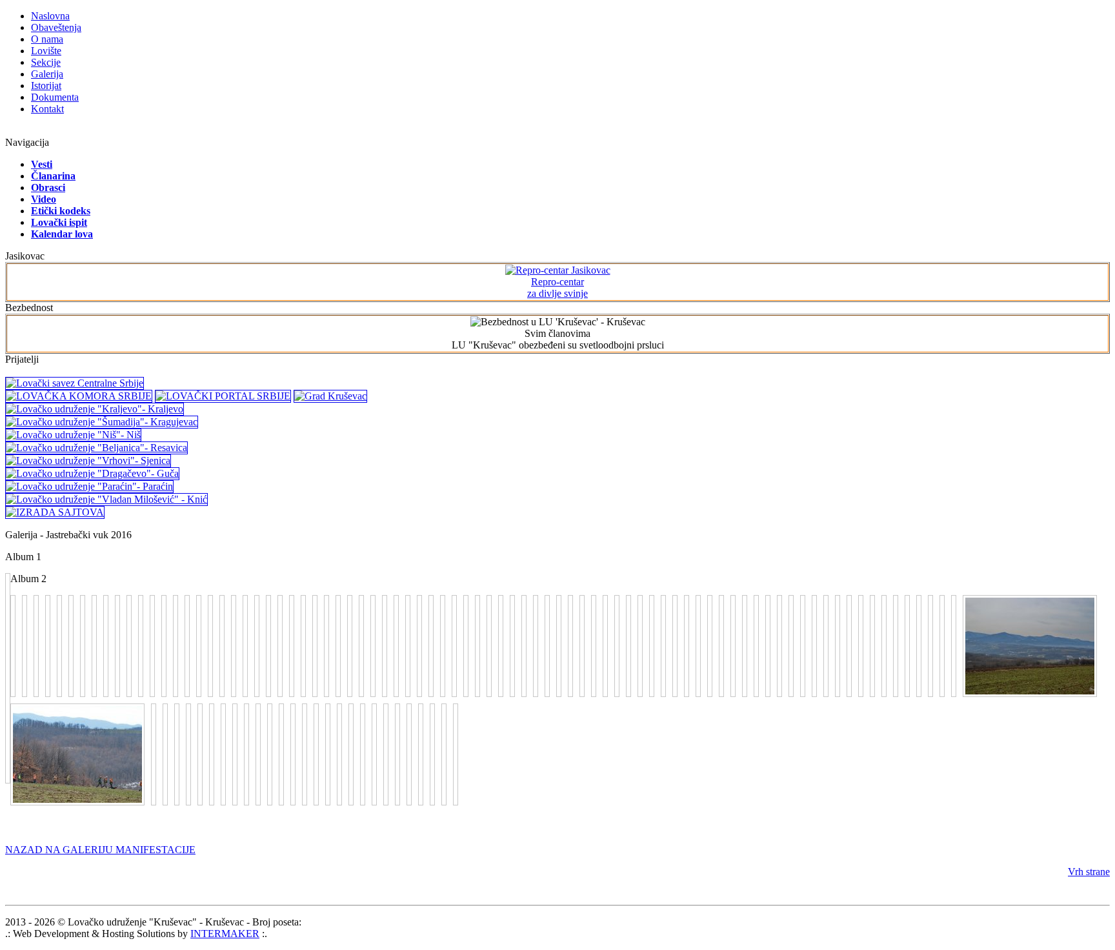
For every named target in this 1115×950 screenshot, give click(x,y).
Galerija (47, 73)
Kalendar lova (62, 233)
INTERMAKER (224, 933)
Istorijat (46, 85)
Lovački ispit (59, 222)
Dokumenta (55, 97)
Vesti (41, 164)
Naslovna (50, 15)
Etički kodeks (60, 210)
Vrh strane (1089, 871)
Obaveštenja (56, 27)
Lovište (46, 50)
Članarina (53, 175)
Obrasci (48, 187)
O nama (47, 39)
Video (43, 199)
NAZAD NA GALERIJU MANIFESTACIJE (100, 849)
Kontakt (47, 108)
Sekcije (46, 62)
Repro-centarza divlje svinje (557, 287)
